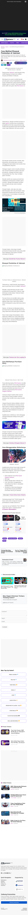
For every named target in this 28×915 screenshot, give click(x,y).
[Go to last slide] (23, 574)
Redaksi (3, 881)
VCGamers (4, 909)
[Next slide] (25, 574)
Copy (9, 64)
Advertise (3, 885)
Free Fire (12, 789)
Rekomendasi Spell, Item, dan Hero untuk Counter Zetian (20, 586)
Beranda (3, 46)
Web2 (4, 540)
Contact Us (3, 884)
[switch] (26, 39)
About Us (3, 882)
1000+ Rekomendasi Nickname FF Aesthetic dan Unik (18, 787)
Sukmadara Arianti (7, 60)
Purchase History (12, 538)
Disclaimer (25, 909)
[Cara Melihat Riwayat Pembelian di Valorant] (11, 63)
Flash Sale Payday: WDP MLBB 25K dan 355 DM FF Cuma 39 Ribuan (18, 732)
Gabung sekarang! (14, 902)
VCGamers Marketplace (9, 509)
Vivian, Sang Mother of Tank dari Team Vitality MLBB (17, 804)
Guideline (25, 908)
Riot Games (20, 85)
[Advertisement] (14, 16)
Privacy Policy (24, 910)
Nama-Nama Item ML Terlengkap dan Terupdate (17, 812)
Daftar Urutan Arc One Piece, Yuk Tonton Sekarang (18, 821)
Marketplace (3, 880)
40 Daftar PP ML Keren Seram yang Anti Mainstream (18, 795)
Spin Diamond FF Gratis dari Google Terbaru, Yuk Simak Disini (7, 587)
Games (6, 46)
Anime (11, 823)
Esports (11, 806)
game (7, 123)
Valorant (25, 60)
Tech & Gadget (13, 797)
